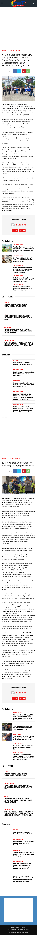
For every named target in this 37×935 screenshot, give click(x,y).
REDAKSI (23, 927)
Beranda (4, 51)
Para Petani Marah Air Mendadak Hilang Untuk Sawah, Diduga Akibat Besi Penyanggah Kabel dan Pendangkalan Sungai (23, 269)
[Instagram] (16, 230)
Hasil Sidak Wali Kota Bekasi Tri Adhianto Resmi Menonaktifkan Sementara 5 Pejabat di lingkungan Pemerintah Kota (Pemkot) (18, 344)
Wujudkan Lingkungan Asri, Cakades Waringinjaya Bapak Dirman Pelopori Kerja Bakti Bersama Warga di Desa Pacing (23, 249)
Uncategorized (15, 51)
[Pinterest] (24, 71)
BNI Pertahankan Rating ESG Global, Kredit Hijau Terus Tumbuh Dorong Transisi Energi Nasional (23, 279)
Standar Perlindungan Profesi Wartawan (18, 929)
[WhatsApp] (28, 71)
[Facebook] (15, 71)
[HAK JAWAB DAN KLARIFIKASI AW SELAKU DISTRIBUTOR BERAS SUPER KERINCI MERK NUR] (7, 259)
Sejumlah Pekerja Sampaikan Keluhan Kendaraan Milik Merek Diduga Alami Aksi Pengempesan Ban (18, 331)
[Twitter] (19, 71)
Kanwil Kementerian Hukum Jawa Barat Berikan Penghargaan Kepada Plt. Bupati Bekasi (18, 317)
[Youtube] (24, 230)
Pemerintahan (9, 314)
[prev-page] (3, 416)
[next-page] (6, 416)
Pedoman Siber (15, 927)
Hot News (7, 327)
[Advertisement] (18, 27)
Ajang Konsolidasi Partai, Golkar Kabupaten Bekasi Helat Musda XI (15, 305)
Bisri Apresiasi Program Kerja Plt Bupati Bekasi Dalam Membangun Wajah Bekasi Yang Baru (22, 288)
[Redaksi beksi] (13, 225)
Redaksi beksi (21, 225)
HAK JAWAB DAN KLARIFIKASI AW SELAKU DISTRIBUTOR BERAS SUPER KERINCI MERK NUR (23, 259)
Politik (6, 302)
